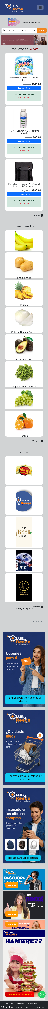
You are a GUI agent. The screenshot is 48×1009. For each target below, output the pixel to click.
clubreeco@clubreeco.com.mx (28, 1003)
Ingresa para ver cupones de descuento (25, 699)
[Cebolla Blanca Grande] (24, 317)
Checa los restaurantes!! (20, 994)
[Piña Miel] (24, 290)
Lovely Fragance (24, 608)
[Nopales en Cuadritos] (24, 372)
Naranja (24, 435)
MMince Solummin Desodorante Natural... (24, 131)
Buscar (42, 30)
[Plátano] (24, 240)
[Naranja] (24, 421)
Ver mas (36, 215)
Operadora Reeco (24, 88)
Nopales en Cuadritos (24, 386)
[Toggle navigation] (40, 7)
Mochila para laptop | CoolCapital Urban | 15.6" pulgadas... (24, 185)
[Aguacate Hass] (24, 344)
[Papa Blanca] (24, 263)
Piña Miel (24, 305)
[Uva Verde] (24, 398)
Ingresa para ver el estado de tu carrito (25, 777)
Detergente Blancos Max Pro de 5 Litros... (24, 78)
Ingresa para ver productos (23, 857)
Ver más (12, 885)
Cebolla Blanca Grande (24, 332)
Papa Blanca (24, 277)
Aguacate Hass (24, 359)
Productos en (24, 49)
